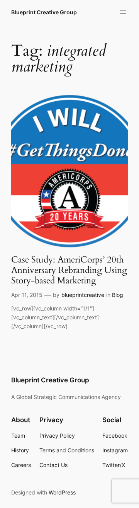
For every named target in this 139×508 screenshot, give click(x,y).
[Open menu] (123, 12)
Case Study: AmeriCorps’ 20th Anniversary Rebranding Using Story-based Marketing (69, 270)
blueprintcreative (82, 295)
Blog (117, 295)
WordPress (62, 492)
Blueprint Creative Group (44, 12)
